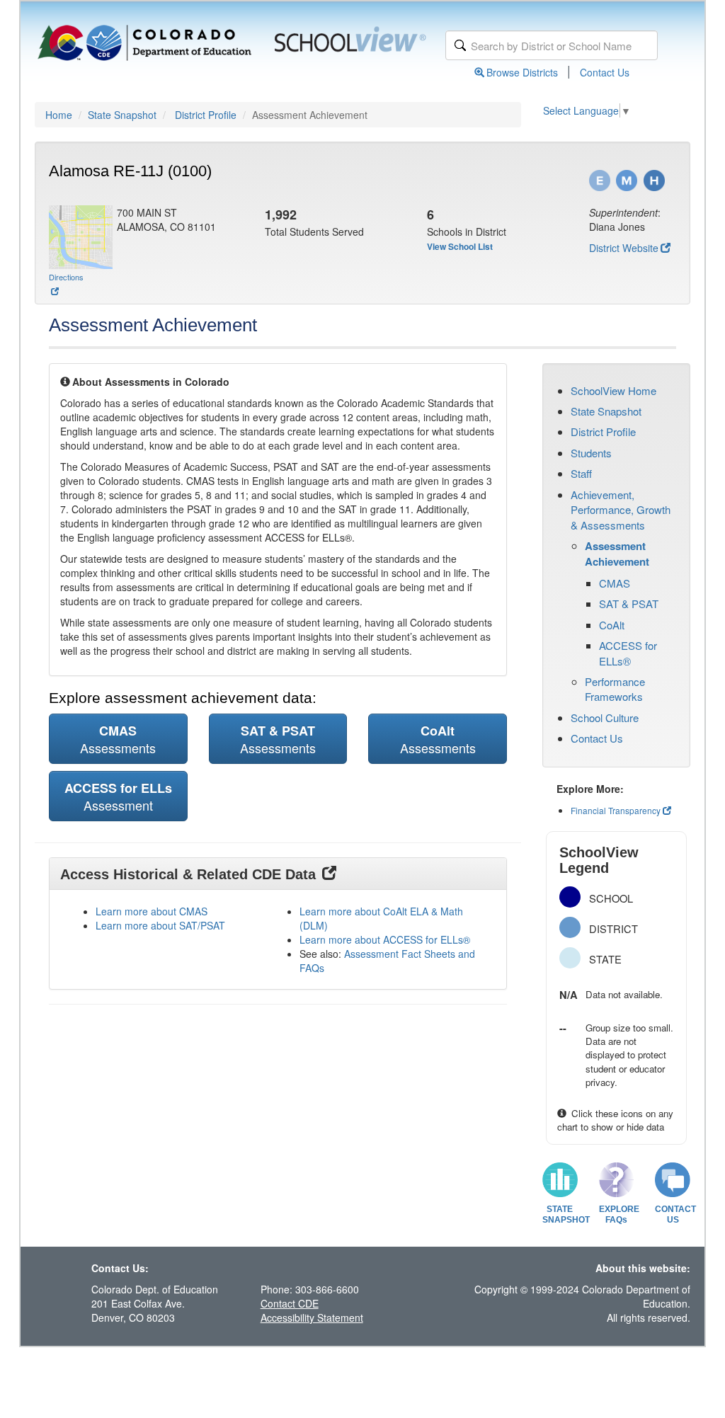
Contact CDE (290, 1303)
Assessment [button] (118, 796)
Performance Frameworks (615, 689)
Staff (581, 473)
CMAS (614, 583)
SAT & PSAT (628, 603)
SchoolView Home (613, 390)
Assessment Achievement (617, 553)
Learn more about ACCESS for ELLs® (384, 939)
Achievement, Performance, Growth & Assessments (620, 509)
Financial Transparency (616, 810)
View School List (460, 246)
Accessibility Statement (312, 1317)
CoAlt (611, 624)
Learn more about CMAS (151, 911)
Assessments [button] (118, 739)
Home (58, 115)
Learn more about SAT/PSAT (160, 925)
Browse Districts (522, 72)
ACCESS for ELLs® (628, 653)
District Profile (205, 115)
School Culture (605, 717)
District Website (623, 248)
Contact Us (604, 72)
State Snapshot (122, 115)
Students (591, 452)
